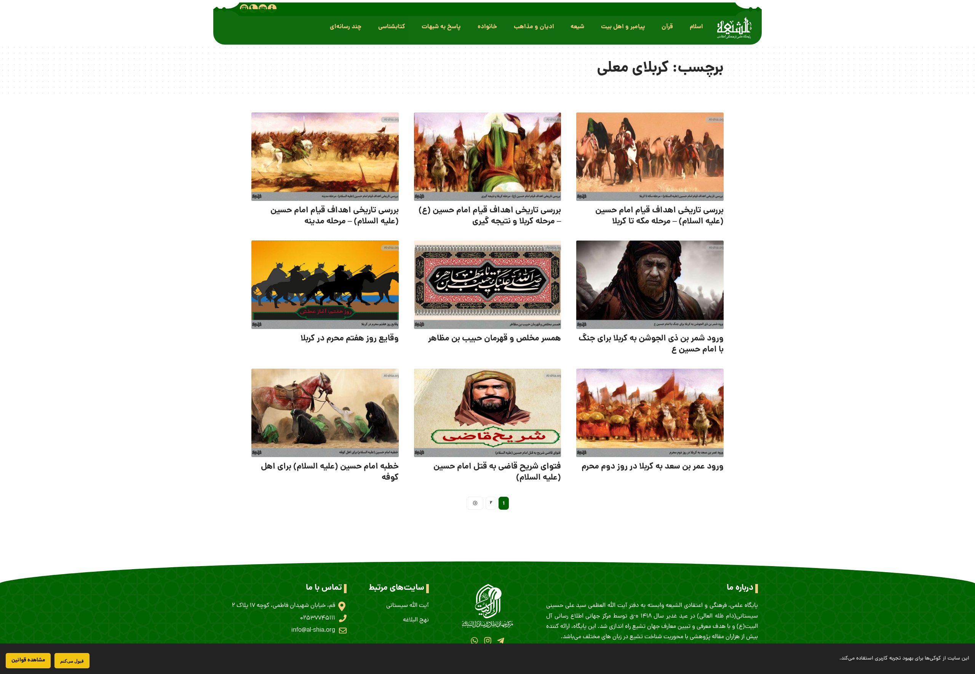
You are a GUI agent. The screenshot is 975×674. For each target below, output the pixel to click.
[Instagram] (487, 640)
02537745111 (317, 618)
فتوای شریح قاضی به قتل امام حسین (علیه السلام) (497, 472)
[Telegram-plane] (500, 640)
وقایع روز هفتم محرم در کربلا (349, 338)
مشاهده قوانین (28, 660)
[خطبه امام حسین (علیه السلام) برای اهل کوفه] (325, 413)
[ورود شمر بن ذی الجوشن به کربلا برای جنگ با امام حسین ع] (650, 285)
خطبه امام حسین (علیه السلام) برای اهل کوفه (330, 472)
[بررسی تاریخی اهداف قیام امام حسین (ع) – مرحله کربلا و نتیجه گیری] (487, 156)
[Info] (272, 8)
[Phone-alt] (253, 8)
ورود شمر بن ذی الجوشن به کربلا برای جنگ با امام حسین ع (651, 344)
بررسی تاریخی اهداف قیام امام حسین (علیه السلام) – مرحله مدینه (334, 216)
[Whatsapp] (474, 640)
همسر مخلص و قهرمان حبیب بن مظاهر (494, 338)
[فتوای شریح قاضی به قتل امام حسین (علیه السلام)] (487, 413)
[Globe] (244, 8)
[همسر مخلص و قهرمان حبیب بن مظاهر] (487, 285)
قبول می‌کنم (72, 661)
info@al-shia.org (313, 630)
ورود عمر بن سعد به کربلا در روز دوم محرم (653, 466)
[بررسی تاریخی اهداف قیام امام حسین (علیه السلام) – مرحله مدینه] (325, 156)
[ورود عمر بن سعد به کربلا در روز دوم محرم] (650, 413)
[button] (696, 27)
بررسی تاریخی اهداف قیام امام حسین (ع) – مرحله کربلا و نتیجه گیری (490, 216)
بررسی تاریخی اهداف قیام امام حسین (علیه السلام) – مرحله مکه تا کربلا (659, 216)
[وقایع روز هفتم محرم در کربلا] (325, 285)
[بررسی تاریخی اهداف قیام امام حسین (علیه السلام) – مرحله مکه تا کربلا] (650, 156)
